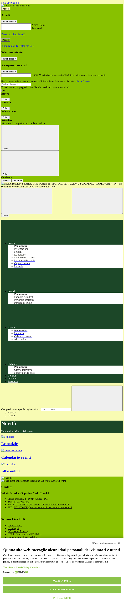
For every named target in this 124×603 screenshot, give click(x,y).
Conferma (17, 180)
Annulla (6, 180)
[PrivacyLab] (21, 572)
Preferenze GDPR (62, 598)
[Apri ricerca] (97, 201)
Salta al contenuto (10, 2)
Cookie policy (15, 525)
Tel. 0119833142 (21, 501)
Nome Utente (39, 25)
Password (37, 28)
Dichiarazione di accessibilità (22, 537)
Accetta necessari (62, 589)
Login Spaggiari (84, 81)
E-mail (35, 75)
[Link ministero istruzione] (15, 5)
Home (11, 412)
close (5, 215)
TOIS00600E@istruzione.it (42, 504)
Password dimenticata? (13, 34)
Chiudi (5, 99)
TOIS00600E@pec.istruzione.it (43, 507)
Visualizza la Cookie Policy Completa (21, 567)
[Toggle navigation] (26, 201)
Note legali (13, 528)
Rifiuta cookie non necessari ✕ (106, 543)
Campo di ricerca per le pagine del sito (20, 409)
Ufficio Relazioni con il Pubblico (24, 534)
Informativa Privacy (18, 531)
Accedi (6, 9)
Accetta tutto (62, 581)
